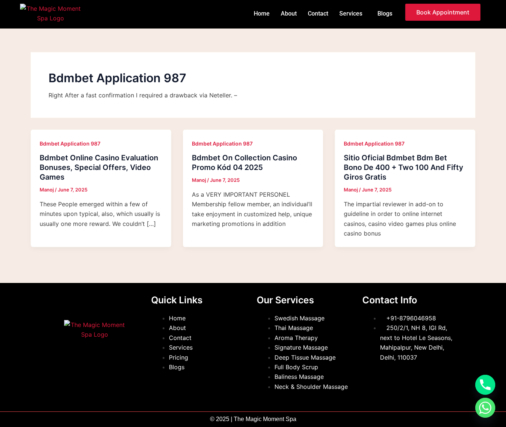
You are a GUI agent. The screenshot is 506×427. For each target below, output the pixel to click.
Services (350, 13)
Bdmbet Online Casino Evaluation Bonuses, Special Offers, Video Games (99, 167)
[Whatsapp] (485, 408)
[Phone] (485, 385)
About (289, 13)
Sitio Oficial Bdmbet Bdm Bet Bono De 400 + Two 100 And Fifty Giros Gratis (403, 167)
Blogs (384, 13)
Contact (318, 13)
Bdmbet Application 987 (70, 143)
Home (262, 13)
